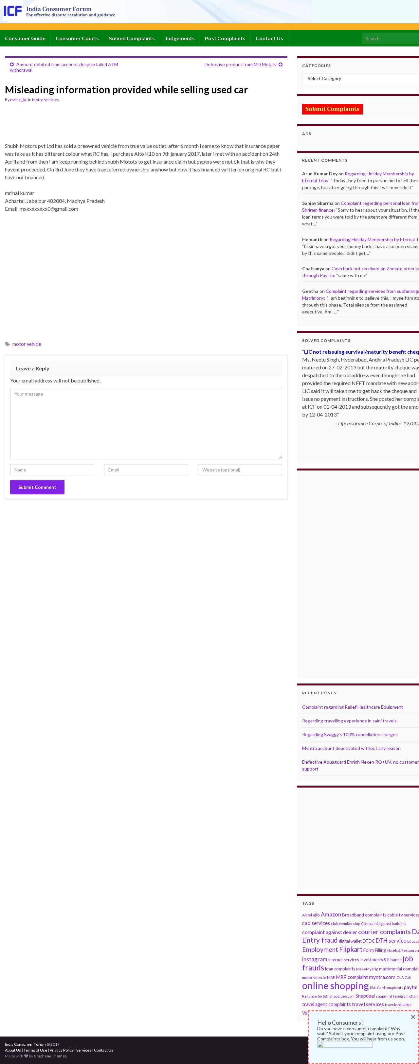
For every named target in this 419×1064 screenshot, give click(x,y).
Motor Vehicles (45, 99)
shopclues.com (342, 996)
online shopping (335, 985)
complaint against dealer (329, 932)
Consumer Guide (25, 38)
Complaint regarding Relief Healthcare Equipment (352, 707)
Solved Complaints (132, 38)
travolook (393, 1004)
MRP (331, 977)
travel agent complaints (326, 1004)
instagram (314, 959)
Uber (407, 1004)
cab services (316, 923)
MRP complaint (352, 977)
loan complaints (340, 968)
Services (83, 1050)
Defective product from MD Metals (240, 64)
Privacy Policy (62, 1050)
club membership (345, 923)
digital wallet (350, 941)
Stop (368, 451)
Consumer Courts (77, 38)
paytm (410, 987)
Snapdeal (365, 996)
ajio (316, 914)
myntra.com (382, 977)
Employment (320, 949)
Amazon (331, 914)
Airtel (307, 915)
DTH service (391, 940)
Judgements (180, 38)
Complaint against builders (383, 923)
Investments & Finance (381, 959)
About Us (13, 1050)
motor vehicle (26, 344)
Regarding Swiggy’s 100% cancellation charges (350, 734)
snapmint (384, 996)
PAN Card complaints (386, 987)
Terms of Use (35, 1050)
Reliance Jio (312, 996)
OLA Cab (403, 977)
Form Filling (374, 950)
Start (363, 451)
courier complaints (384, 931)
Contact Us (269, 38)
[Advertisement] (124, 125)
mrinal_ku (18, 99)
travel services (368, 1004)
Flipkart (350, 949)
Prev (307, 464)
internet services (343, 959)
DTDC (369, 941)
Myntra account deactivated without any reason (351, 748)
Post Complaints (225, 38)
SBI (325, 996)
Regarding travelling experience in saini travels (349, 720)
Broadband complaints (364, 914)
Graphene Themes (50, 1056)
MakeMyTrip (367, 969)
